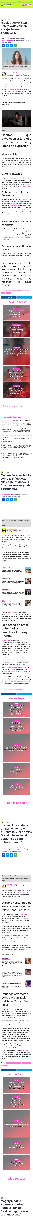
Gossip (3, 600)
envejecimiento (6, 40)
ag (7, 1065)
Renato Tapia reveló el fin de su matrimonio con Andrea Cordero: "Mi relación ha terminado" (16, 749)
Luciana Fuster (19, 848)
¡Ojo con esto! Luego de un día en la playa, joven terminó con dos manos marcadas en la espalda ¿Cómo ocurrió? (16, 352)
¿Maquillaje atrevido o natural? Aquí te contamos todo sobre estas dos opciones (16, 391)
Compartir (9, 297)
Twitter (25, 297)
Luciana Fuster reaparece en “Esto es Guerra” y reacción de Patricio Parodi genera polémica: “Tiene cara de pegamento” (11, 985)
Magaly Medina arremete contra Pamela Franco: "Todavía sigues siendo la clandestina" (16, 726)
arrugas (11, 162)
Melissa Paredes (12, 612)
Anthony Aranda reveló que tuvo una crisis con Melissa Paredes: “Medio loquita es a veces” (13, 593)
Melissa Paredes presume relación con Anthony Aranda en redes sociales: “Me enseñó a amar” (12, 572)
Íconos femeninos (6, 567)
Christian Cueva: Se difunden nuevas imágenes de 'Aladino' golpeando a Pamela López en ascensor (22, 446)
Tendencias (16, 325)
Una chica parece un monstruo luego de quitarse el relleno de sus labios (16, 330)
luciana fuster (9, 1062)
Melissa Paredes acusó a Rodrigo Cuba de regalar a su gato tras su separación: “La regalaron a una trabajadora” (13, 583)
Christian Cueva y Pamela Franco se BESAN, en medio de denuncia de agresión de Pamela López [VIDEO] (22, 430)
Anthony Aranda (19, 689)
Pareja (7, 472)
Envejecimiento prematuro (12, 290)
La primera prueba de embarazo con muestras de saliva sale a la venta (16, 313)
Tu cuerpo (7, 19)
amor (23, 1062)
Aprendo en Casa (7, 1)
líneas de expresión (24, 290)
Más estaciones (25, 1)
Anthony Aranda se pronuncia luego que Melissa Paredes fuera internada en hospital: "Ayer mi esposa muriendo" (12, 604)
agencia (8, 293)
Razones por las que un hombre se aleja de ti (16, 771)
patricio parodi (17, 1062)
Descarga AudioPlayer (16, 1)
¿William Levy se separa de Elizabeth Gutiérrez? (16, 787)
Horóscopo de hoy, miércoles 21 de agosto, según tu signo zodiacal (22, 437)
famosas (28, 1062)
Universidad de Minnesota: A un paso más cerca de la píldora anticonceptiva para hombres (16, 374)
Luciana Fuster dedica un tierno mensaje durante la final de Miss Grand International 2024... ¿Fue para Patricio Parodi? (16, 710)
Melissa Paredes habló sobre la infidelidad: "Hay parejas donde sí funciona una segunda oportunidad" (16, 1086)
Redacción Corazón (12, 72)
